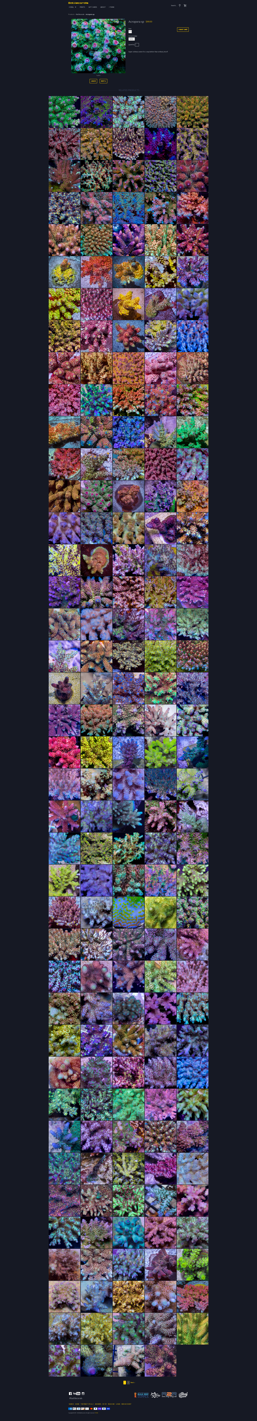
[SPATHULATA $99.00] (64, 496)
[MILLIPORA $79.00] (160, 912)
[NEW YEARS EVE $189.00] (192, 720)
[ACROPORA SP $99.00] (192, 336)
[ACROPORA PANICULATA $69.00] (128, 1104)
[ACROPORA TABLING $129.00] (192, 1297)
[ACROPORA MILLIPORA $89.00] (192, 1329)
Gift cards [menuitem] (92, 7)
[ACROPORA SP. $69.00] (160, 1200)
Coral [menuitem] (71, 7)
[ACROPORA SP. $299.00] (128, 304)
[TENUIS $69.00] (128, 688)
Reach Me (111, 1404)
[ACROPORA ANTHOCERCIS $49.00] (160, 464)
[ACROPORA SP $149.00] (128, 240)
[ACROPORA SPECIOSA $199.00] (96, 176)
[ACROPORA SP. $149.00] (192, 144)
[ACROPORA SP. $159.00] (160, 1361)
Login (118, 1404)
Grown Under (132, 36)
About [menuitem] (103, 7)
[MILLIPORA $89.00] (128, 1040)
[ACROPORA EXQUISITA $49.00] (96, 1297)
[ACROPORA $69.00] (192, 1072)
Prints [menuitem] (82, 7)
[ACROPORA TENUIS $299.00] (64, 304)
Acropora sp (90, 14)
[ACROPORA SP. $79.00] (128, 1297)
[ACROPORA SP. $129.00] (128, 432)
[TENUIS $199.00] (64, 432)
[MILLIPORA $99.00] (128, 528)
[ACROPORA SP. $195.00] (128, 720)
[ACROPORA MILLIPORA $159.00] (96, 208)
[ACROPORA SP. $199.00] (96, 272)
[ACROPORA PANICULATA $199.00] (96, 1329)
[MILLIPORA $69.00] (64, 720)
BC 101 (105, 1404)
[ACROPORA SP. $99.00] (192, 592)
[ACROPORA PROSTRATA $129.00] (96, 656)
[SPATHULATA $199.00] (64, 752)
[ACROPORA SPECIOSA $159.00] (64, 208)
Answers (98, 1404)
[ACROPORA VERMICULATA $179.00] (128, 784)
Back (93, 81)
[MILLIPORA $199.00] (160, 528)
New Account (126, 1404)
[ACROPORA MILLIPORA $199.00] (192, 176)
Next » (133, 1382)
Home (77, 1404)
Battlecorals (80, 14)
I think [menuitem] (111, 7)
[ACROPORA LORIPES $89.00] (192, 1040)
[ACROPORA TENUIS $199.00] (64, 112)
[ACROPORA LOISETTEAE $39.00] (64, 1136)
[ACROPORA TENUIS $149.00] (160, 368)
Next (103, 81)
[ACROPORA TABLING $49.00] (160, 976)
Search (71, 1404)
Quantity (131, 44)
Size (129, 28)
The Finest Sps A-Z (87, 1404)
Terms (96, 1413)
